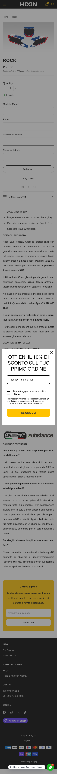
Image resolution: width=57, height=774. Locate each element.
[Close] (51, 352)
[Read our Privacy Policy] (48, 399)
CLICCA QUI (28, 413)
